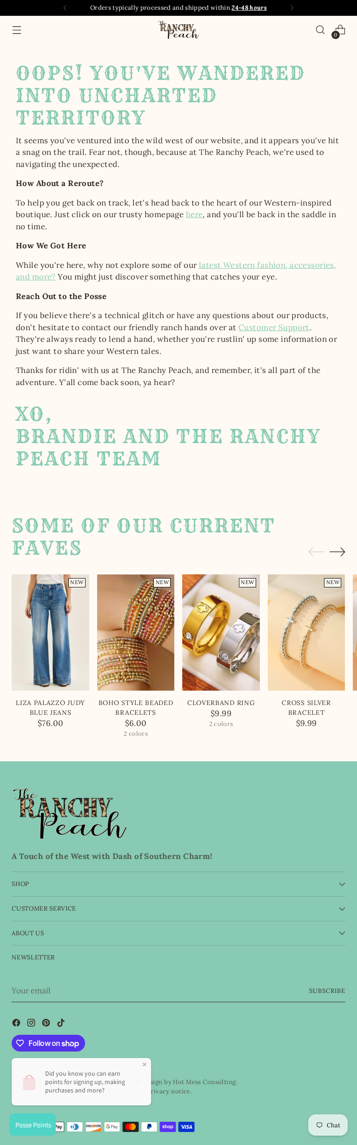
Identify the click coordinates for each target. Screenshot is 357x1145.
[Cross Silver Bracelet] (306, 632)
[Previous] (65, 8)
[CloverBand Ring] (221, 632)
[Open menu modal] (16, 30)
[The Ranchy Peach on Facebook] (17, 1024)
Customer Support (274, 327)
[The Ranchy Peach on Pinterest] (47, 1024)
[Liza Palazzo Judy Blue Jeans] (50, 632)
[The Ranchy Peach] (178, 29)
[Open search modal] (320, 30)
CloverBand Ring (221, 703)
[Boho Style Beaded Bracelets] (136, 632)
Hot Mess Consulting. (205, 1082)
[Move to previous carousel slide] (316, 552)
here (194, 214)
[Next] (292, 8)
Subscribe (327, 991)
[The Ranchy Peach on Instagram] (32, 1024)
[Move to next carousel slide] (337, 551)
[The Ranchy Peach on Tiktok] (61, 1024)
